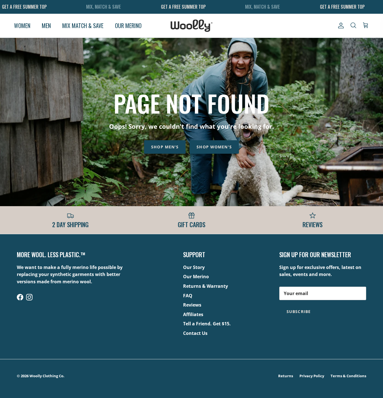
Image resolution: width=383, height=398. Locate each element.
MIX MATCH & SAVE (82, 25)
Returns (285, 375)
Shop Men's (165, 146)
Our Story (194, 267)
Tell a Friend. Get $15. (207, 324)
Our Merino (196, 276)
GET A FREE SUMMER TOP (24, 6)
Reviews (192, 305)
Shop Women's (214, 146)
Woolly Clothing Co (46, 375)
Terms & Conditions (348, 375)
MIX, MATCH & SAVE (103, 6)
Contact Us (195, 333)
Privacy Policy (311, 375)
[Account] (339, 25)
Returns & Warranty (205, 286)
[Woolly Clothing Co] (191, 25)
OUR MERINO (128, 25)
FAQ (187, 296)
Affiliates (193, 314)
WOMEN (22, 25)
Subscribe (299, 311)
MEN (46, 25)
